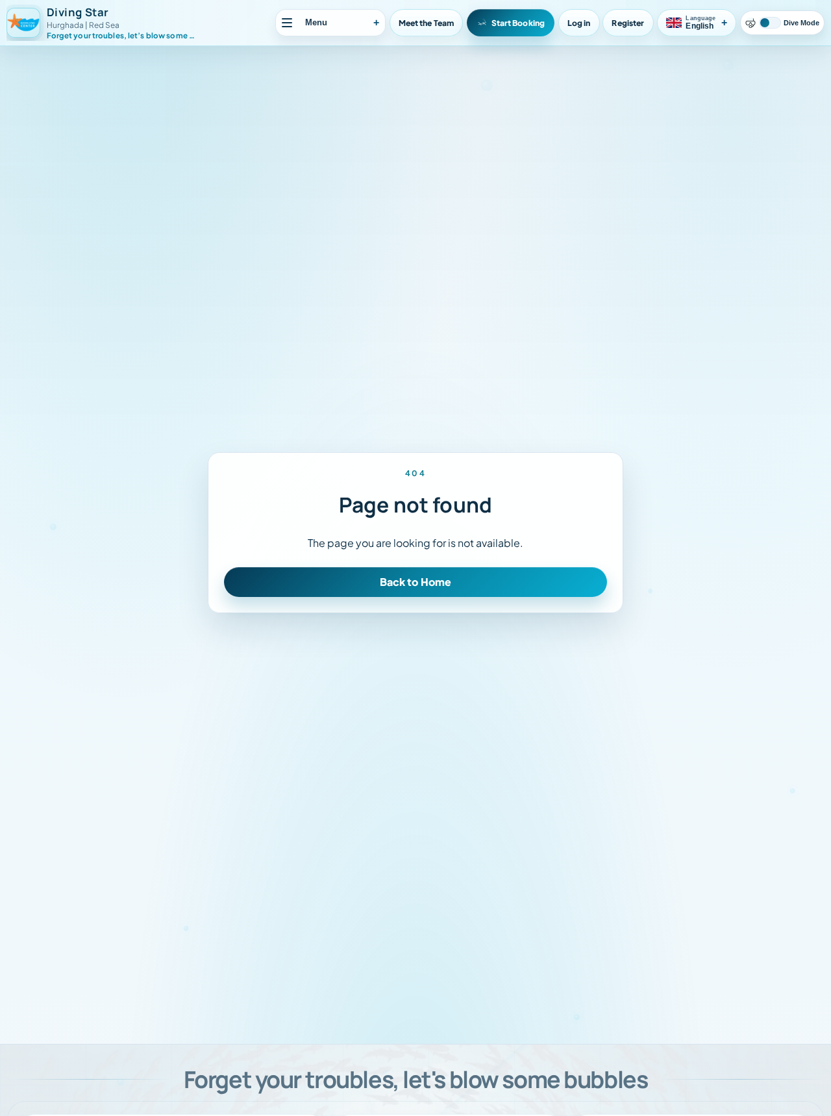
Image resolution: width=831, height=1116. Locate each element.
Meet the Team (426, 23)
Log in (579, 23)
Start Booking (518, 23)
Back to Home (416, 582)
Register (628, 23)
